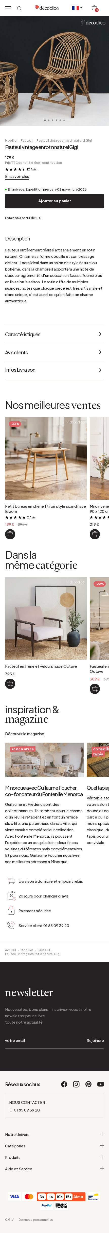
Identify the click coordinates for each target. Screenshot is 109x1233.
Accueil (10, 950)
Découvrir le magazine (24, 733)
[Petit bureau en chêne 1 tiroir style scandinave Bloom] (10, 534)
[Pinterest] (88, 1086)
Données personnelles (36, 1220)
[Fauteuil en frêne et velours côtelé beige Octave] (95, 689)
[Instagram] (76, 1086)
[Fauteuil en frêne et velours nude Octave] (10, 684)
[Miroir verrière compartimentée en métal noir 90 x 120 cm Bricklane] (95, 534)
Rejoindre (95, 1040)
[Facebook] (64, 1086)
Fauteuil (27, 140)
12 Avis (32, 169)
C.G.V (9, 1220)
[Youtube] (100, 1086)
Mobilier (11, 140)
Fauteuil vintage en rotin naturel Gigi (64, 140)
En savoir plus (17, 176)
